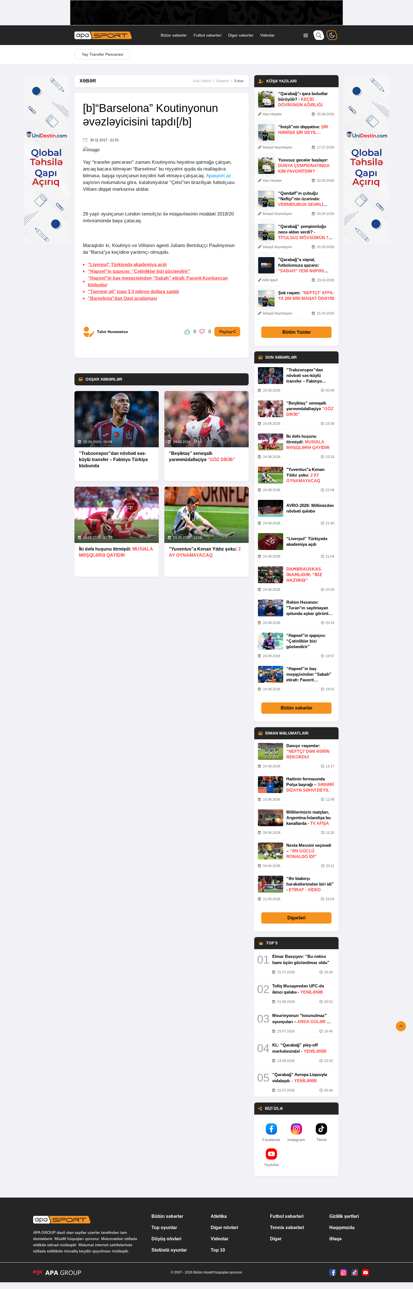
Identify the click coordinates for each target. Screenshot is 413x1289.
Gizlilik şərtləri (344, 1216)
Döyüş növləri (166, 1238)
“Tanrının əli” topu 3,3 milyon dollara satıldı (133, 291)
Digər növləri (224, 1227)
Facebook (271, 1139)
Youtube (271, 1164)
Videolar (267, 35)
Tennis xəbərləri (287, 1227)
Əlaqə (335, 1238)
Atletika (219, 1216)
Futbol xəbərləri (207, 35)
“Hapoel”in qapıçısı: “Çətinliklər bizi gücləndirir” (139, 271)
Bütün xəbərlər (174, 35)
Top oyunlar (164, 1227)
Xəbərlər (222, 81)
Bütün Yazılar (296, 332)
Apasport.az (218, 175)
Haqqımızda (342, 1227)
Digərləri (296, 917)
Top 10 (218, 1250)
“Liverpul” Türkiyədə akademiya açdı (127, 264)
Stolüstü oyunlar (169, 1250)
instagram (296, 1139)
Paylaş (225, 331)
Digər (276, 1238)
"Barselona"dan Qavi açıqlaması (122, 298)
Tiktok (321, 1139)
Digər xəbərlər (240, 35)
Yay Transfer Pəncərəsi (102, 54)
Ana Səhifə (202, 81)
